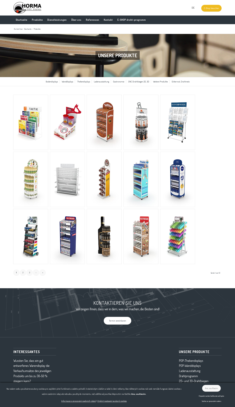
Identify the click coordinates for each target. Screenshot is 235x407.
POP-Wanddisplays (190, 366)
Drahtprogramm (188, 376)
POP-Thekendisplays (191, 361)
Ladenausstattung (189, 371)
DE (193, 7)
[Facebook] (179, 7)
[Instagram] (184, 7)
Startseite (27, 29)
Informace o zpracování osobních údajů (78, 401)
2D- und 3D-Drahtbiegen (194, 381)
